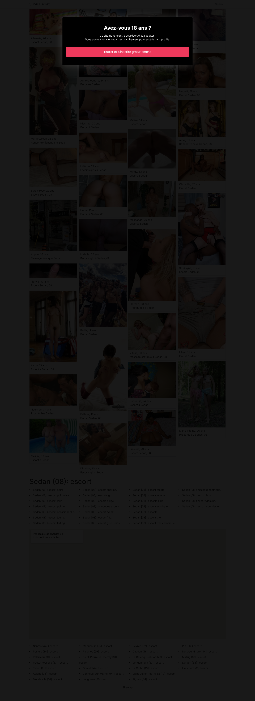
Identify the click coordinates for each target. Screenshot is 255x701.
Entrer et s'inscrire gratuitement (127, 52)
